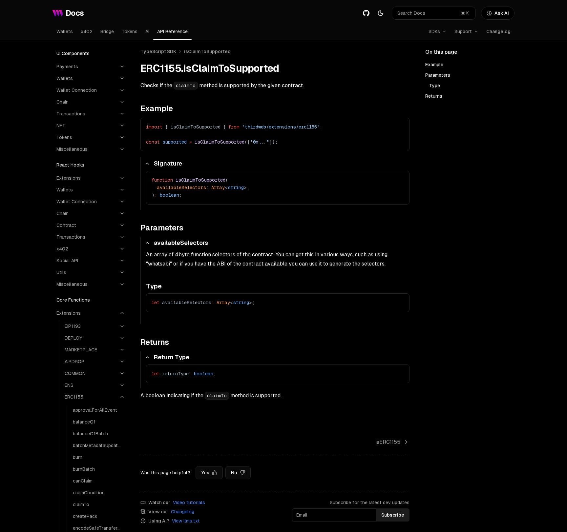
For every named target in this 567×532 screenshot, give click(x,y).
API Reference (172, 31)
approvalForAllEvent (95, 410)
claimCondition (89, 492)
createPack (85, 516)
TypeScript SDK (158, 51)
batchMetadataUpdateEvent (99, 445)
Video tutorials (189, 502)
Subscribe (392, 515)
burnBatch (84, 469)
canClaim (83, 480)
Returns (433, 96)
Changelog (498, 31)
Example (434, 64)
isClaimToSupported (207, 51)
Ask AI (501, 13)
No (234, 472)
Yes (205, 472)
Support (463, 31)
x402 (87, 31)
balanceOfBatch (90, 433)
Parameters (437, 75)
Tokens (129, 31)
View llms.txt (186, 520)
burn (77, 457)
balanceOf (84, 421)
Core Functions (73, 300)
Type (434, 85)
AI (147, 31)
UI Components (73, 53)
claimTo (81, 504)
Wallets (64, 31)
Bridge (107, 31)
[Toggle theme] (381, 13)
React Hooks (70, 164)
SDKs (434, 31)
